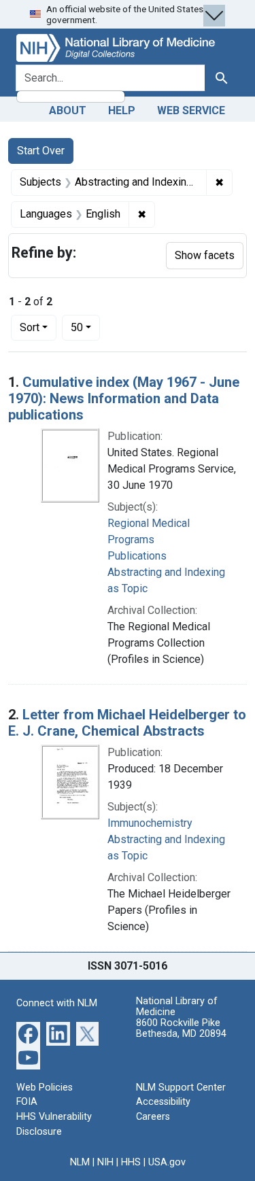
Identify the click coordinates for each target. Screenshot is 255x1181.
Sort (29, 327)
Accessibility (163, 1102)
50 (85, 327)
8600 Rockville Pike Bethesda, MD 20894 (181, 1028)
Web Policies (44, 1087)
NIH (105, 1162)
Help (121, 110)
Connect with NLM (56, 1003)
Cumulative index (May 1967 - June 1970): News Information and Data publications (123, 398)
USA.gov (167, 1162)
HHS (131, 1162)
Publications (137, 555)
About (67, 110)
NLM (80, 1162)
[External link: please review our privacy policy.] (28, 1032)
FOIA (26, 1102)
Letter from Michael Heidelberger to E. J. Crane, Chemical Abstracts (127, 722)
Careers (153, 1117)
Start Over (41, 150)
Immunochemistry (149, 823)
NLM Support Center (181, 1087)
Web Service (191, 110)
